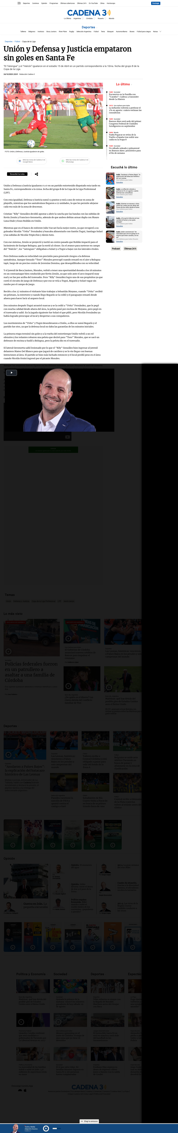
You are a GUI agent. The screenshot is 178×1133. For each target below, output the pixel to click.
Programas (54, 3)
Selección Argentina (84, 32)
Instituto (41, 32)
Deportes (26, 3)
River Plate (63, 32)
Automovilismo (121, 32)
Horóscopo (111, 3)
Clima (102, 3)
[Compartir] (36, 174)
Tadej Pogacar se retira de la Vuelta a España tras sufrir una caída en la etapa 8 (123, 137)
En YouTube (93, 3)
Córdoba (89, 18)
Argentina (77, 18)
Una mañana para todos (122, 105)
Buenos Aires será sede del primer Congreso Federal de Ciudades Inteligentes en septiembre (125, 123)
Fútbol (96, 32)
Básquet (110, 32)
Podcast (116, 248)
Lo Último (67, 18)
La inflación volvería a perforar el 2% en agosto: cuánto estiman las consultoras (125, 110)
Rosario (101, 18)
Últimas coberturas (67, 3)
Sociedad (117, 92)
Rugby (71, 32)
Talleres (23, 32)
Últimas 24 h (81, 3)
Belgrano (31, 32)
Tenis (103, 32)
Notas (155, 32)
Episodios (119, 182)
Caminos (35, 3)
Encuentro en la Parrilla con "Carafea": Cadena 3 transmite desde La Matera (124, 96)
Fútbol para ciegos (144, 32)
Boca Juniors (51, 32)
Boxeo (132, 32)
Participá (155, 3)
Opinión (44, 3)
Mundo (111, 18)
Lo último (123, 84)
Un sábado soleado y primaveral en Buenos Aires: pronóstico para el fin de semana (125, 150)
